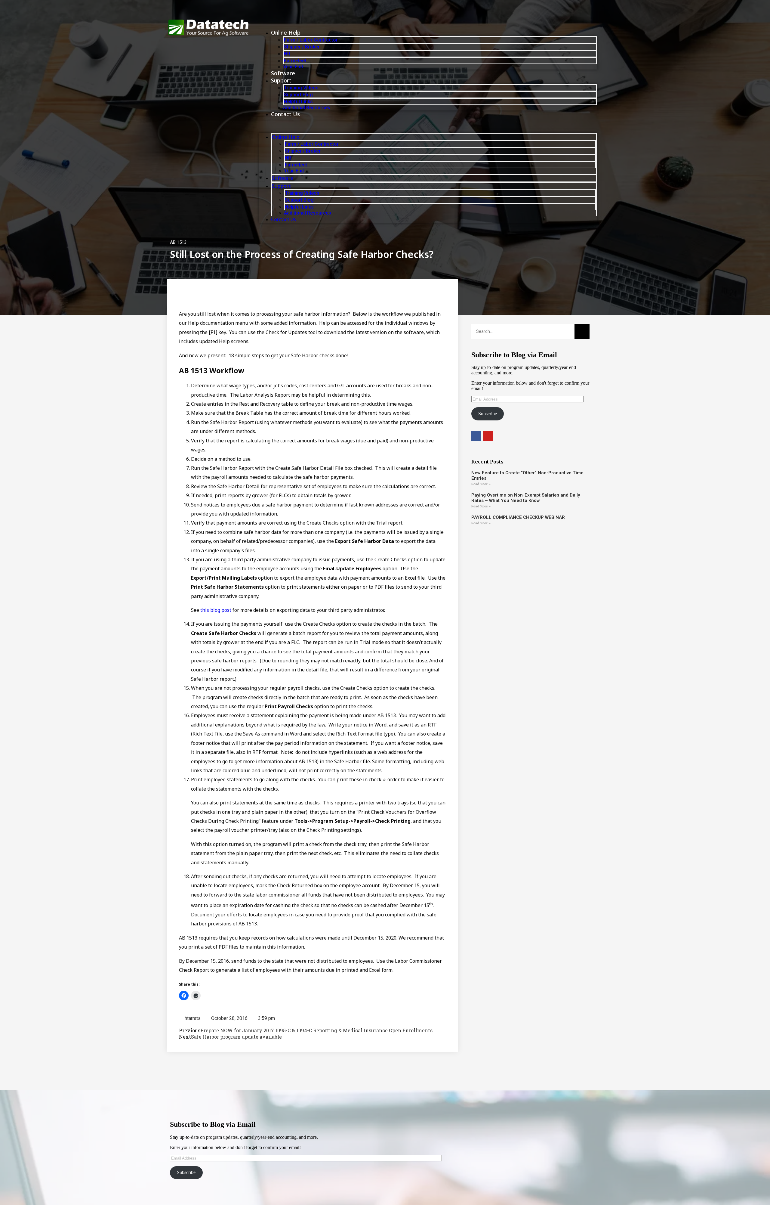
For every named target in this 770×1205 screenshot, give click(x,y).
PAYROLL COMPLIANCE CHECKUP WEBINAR (518, 517)
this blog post (215, 610)
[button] (428, 125)
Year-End (293, 67)
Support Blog (298, 95)
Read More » (481, 484)
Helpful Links (298, 101)
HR (287, 54)
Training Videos (301, 88)
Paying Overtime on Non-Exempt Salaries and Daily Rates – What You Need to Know (525, 497)
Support (281, 80)
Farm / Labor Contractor (311, 40)
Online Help (285, 32)
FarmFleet (295, 61)
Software (283, 73)
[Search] (582, 331)
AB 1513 (178, 242)
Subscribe (487, 413)
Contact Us (285, 114)
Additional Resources (306, 107)
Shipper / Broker (302, 47)
